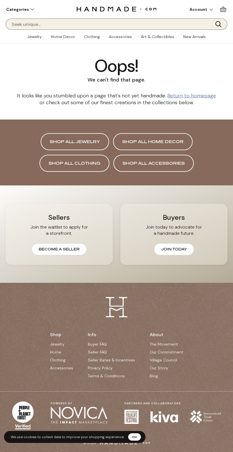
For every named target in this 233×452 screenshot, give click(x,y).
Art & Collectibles (157, 36)
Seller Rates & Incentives (111, 360)
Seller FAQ (97, 352)
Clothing (92, 36)
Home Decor (63, 36)
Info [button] (92, 335)
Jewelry (34, 36)
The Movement (164, 344)
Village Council (163, 360)
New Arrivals (194, 36)
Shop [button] (55, 335)
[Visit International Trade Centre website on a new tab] (205, 416)
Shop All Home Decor (153, 141)
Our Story (159, 368)
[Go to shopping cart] (223, 9)
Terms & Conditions (106, 375)
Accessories (120, 36)
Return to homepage (191, 95)
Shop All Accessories (153, 163)
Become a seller (59, 249)
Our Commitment (166, 352)
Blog (154, 375)
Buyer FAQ (97, 344)
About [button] (156, 335)
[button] (20, 9)
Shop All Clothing (74, 163)
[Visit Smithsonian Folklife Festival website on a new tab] (131, 417)
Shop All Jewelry (75, 141)
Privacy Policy (100, 368)
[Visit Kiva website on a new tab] (164, 416)
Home (55, 352)
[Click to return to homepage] (116, 9)
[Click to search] (220, 24)
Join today (174, 249)
